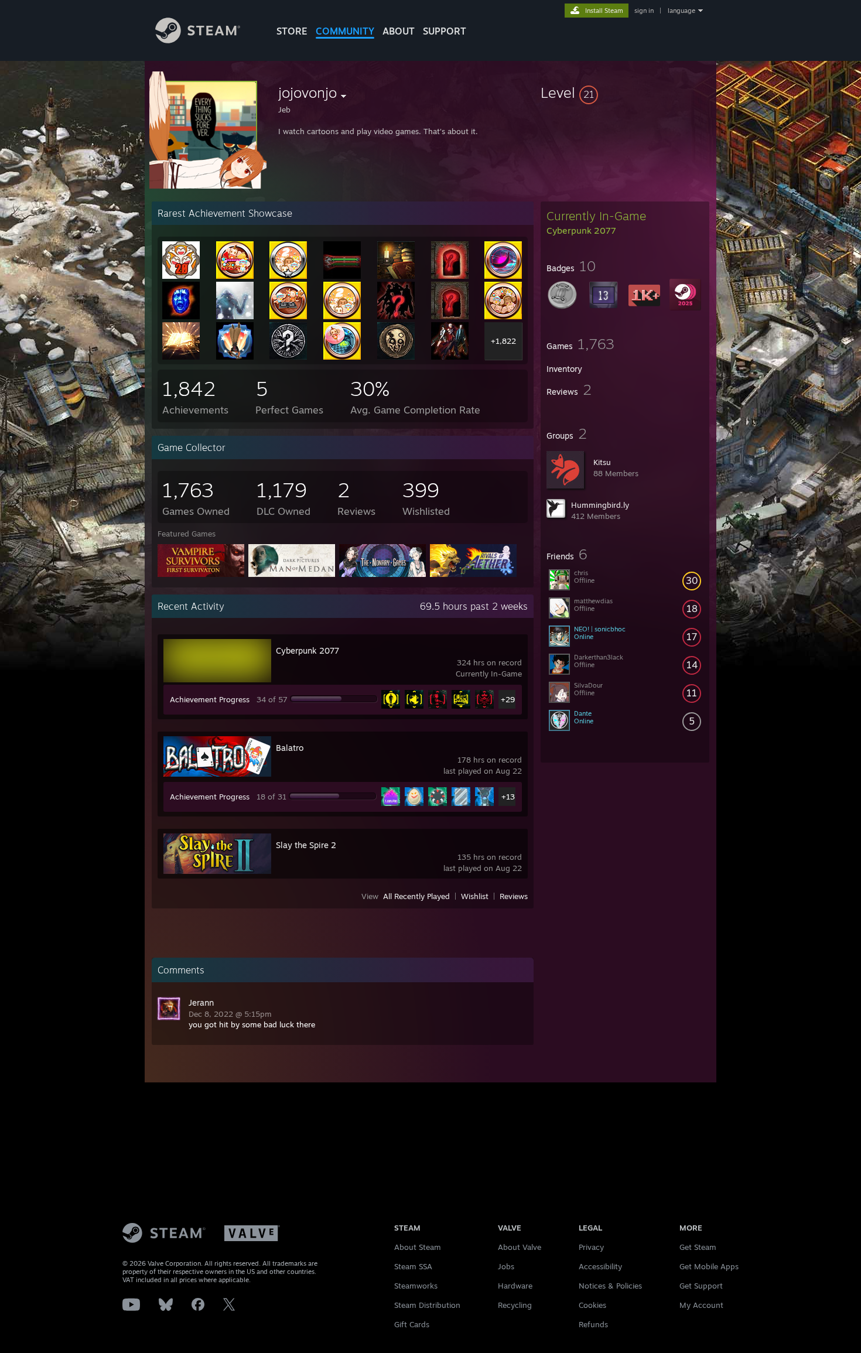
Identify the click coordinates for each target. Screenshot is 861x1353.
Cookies (592, 1305)
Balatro (289, 748)
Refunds (593, 1324)
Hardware (515, 1285)
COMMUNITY (345, 31)
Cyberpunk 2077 (307, 650)
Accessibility (600, 1266)
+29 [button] (508, 699)
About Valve (519, 1247)
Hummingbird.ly (600, 505)
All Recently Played (416, 896)
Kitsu (602, 462)
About (398, 31)
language (681, 10)
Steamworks (416, 1285)
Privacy (591, 1247)
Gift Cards (411, 1324)
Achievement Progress (210, 699)
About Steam (417, 1247)
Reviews (514, 896)
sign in (644, 10)
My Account (701, 1305)
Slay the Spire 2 (306, 845)
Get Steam (697, 1247)
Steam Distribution (427, 1305)
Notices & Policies (610, 1285)
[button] (625, 92)
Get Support (701, 1285)
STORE (292, 31)
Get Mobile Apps (709, 1266)
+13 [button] (508, 796)
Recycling (515, 1305)
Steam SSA (413, 1266)
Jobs (506, 1266)
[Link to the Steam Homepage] (197, 40)
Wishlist (474, 896)
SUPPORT (444, 31)
